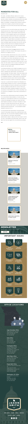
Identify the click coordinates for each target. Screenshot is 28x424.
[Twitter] (12, 418)
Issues (12, 412)
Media (17, 412)
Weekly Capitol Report (13, 132)
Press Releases (12, 130)
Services (22, 412)
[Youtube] (16, 418)
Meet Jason (7, 412)
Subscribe (5, 231)
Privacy (18, 415)
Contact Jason (11, 415)
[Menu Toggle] (25, 2)
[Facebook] (14, 418)
